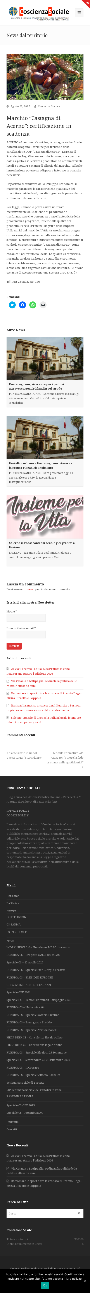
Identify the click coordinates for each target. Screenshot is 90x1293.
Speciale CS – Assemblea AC (25, 1112)
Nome (12, 611)
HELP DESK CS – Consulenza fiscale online (34, 1037)
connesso (28, 589)
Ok (45, 1285)
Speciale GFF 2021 (19, 992)
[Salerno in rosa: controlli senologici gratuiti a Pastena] (45, 517)
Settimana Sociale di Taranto (26, 1082)
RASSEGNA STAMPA (20, 1096)
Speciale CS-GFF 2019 (21, 1105)
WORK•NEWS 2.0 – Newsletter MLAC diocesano (38, 947)
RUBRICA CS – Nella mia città (26, 1007)
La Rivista (13, 903)
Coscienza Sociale (49, 106)
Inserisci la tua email (21, 628)
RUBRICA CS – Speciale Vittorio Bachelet (33, 1075)
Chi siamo (13, 896)
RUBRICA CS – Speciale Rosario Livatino (33, 1015)
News (10, 941)
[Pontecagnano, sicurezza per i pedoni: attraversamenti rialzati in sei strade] (45, 358)
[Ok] (84, 1281)
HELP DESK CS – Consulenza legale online (34, 1045)
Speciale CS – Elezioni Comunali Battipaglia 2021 (39, 1000)
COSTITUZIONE (17, 917)
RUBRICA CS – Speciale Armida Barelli (32, 1030)
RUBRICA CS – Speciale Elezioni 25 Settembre (37, 1052)
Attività (11, 911)
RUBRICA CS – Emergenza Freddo (29, 1022)
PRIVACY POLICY (18, 810)
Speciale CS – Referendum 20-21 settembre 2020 (38, 1060)
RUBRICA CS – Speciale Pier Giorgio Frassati (36, 969)
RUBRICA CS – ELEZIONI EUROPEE (30, 977)
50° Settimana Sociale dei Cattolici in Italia (34, 1090)
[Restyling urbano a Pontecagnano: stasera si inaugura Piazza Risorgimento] (45, 437)
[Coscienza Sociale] (40, 13)
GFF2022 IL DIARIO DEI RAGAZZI (29, 985)
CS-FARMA (14, 924)
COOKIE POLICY (17, 815)
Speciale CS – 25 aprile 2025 (25, 962)
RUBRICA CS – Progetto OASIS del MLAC (33, 954)
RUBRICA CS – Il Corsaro (23, 1067)
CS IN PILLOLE (17, 932)
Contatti (12, 1129)
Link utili (13, 1122)
